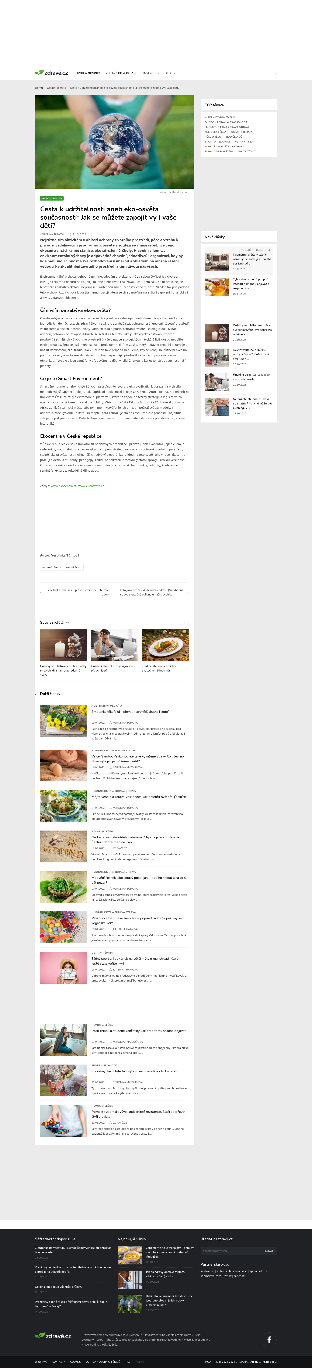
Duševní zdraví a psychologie (226, 122)
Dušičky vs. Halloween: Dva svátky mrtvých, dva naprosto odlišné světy (63, 670)
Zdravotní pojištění (219, 151)
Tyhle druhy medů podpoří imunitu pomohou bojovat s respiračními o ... (251, 283)
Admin (140, 1362)
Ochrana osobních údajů (103, 1362)
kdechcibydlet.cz (211, 1276)
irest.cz (227, 1276)
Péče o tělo (213, 136)
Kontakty (58, 1362)
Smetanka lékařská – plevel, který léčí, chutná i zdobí (130, 711)
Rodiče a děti (235, 136)
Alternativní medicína (220, 117)
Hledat (268, 1251)
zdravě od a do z (120, 73)
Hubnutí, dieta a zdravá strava (227, 127)
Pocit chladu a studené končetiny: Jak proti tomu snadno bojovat (138, 1031)
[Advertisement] (156, 34)
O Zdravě (41, 1362)
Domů (39, 88)
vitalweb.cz (208, 1271)
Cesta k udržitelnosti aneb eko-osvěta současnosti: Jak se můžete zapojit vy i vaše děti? (124, 88)
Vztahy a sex (244, 141)
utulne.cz (221, 1271)
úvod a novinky (88, 73)
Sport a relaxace (217, 141)
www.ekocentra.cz (64, 486)
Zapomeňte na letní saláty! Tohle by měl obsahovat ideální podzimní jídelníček (170, 1252)
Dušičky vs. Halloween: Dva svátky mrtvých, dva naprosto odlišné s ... (252, 329)
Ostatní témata (56, 88)
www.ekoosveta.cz (91, 486)
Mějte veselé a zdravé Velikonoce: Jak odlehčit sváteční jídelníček (139, 797)
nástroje (149, 73)
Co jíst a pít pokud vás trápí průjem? (59, 1287)
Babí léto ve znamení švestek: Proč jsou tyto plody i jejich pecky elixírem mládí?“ (169, 1300)
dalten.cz (239, 1276)
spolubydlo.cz (258, 1271)
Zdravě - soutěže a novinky (224, 146)
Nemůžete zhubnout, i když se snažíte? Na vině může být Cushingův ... (252, 403)
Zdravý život (74, 567)
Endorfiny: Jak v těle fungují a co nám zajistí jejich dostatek (134, 1071)
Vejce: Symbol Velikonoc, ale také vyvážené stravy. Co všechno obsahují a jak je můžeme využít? (137, 759)
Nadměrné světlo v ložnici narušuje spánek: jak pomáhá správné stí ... (252, 259)
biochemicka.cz (238, 1271)
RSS (128, 1362)
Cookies (75, 1362)
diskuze (171, 73)
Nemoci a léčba (215, 132)
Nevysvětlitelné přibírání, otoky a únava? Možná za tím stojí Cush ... (252, 354)
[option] (63, 655)
